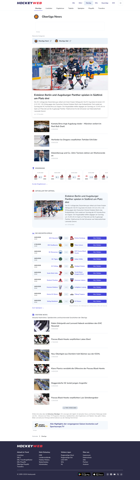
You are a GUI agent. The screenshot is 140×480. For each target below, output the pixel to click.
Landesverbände (44, 457)
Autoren (86, 464)
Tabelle (71, 8)
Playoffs (91, 8)
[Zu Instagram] (107, 474)
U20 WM (64, 460)
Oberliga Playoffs (23, 464)
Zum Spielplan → (38, 308)
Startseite (35, 436)
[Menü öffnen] (120, 3)
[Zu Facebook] (111, 474)
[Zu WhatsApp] (121, 474)
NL (62, 464)
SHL (62, 462)
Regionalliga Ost (67, 457)
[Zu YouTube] (114, 474)
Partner (85, 462)
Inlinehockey (43, 464)
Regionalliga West (67, 455)
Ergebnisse (60, 8)
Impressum (87, 455)
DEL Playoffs (21, 462)
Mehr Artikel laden (70, 408)
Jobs (84, 460)
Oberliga (38, 8)
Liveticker (49, 8)
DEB (40, 455)
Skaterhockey (43, 462)
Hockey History (44, 460)
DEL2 (19, 457)
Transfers (101, 8)
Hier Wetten (97, 238)
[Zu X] (118, 474)
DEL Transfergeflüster (24, 460)
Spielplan (81, 8)
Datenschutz (87, 457)
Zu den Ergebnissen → (40, 184)
